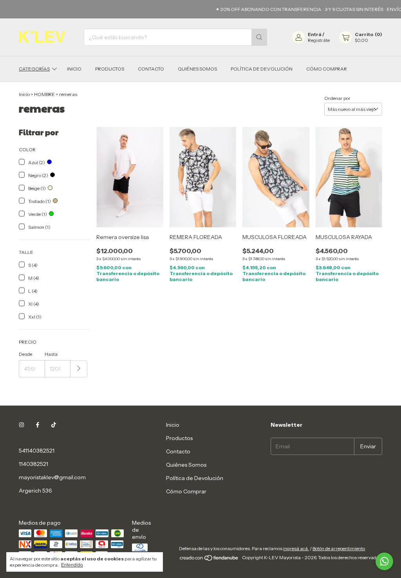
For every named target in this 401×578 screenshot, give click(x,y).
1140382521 (33, 463)
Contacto (151, 69)
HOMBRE (44, 94)
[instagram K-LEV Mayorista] (21, 424)
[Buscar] (259, 37)
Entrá (315, 34)
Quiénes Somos (197, 69)
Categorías (34, 69)
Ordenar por (337, 98)
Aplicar (78, 369)
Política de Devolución (262, 69)
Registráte (319, 40)
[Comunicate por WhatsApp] (384, 561)
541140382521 (36, 450)
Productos (109, 69)
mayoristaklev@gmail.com (52, 477)
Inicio (74, 69)
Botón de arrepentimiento (338, 548)
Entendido (72, 565)
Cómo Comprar (326, 69)
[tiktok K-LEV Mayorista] (53, 424)
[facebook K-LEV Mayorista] (37, 424)
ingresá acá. (296, 548)
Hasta (51, 354)
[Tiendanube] (209, 559)
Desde (25, 354)
